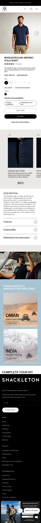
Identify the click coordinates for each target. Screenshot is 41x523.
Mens (4, 422)
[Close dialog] (39, 502)
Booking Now (6, 454)
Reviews (5, 440)
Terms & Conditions (9, 497)
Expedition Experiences (10, 450)
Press (4, 494)
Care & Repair (7, 490)
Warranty (5, 483)
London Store (6, 436)
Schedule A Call (7, 465)
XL (24, 82)
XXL (29, 82)
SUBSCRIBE (30, 516)
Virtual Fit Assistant (22, 87)
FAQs (4, 458)
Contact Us (6, 475)
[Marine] (5, 94)
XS (6, 82)
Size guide (8, 87)
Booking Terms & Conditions (12, 461)
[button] (13, 64)
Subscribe (10, 410)
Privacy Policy (6, 486)
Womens (5, 429)
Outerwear (6, 425)
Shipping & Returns (9, 479)
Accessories (6, 433)
